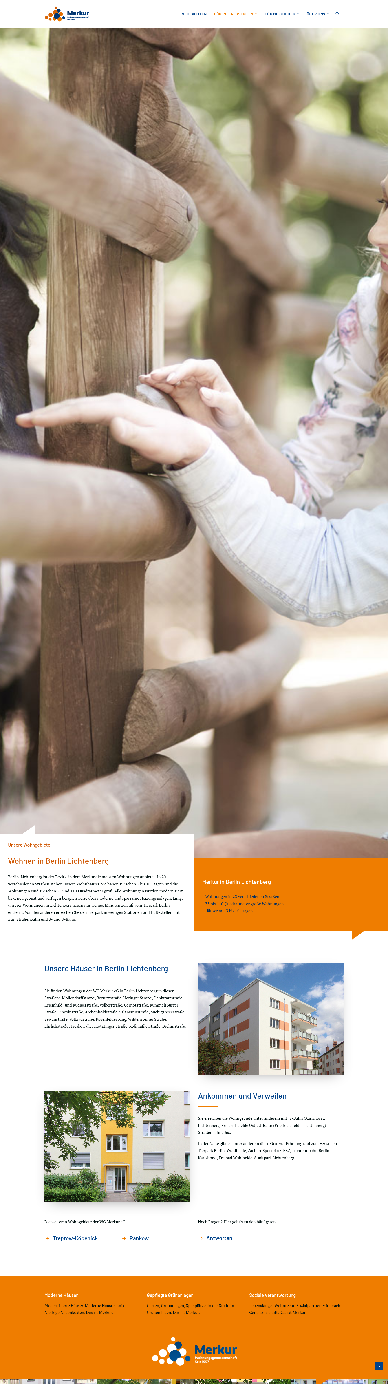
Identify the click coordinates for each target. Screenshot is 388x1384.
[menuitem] (194, 14)
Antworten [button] (219, 1237)
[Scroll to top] (379, 1365)
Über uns (316, 14)
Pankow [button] (139, 1238)
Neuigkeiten (194, 14)
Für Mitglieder (280, 14)
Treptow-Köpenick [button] (75, 1238)
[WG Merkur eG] (67, 14)
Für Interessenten (233, 14)
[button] (339, 14)
